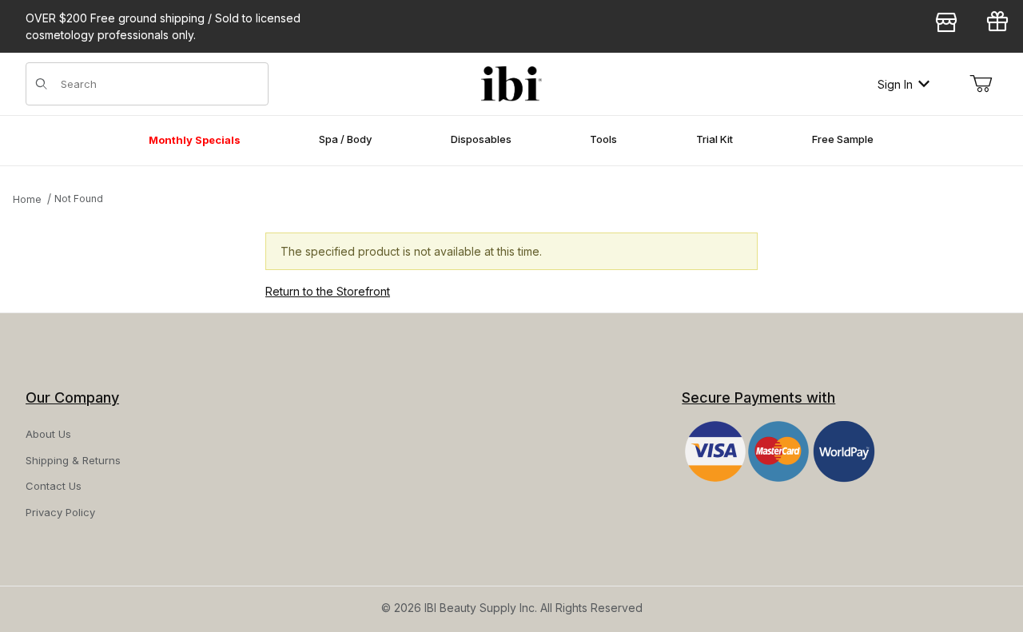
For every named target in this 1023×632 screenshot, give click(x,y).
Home (27, 199)
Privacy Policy (60, 512)
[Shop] (946, 25)
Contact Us (54, 485)
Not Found (78, 199)
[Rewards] (997, 25)
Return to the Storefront (327, 291)
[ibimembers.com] (511, 84)
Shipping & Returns (73, 460)
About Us (48, 433)
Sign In (895, 84)
